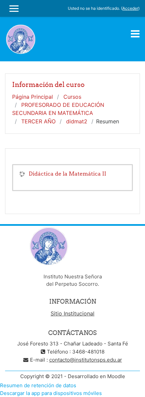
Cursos (72, 96)
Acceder (130, 8)
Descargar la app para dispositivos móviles (51, 393)
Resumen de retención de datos (38, 385)
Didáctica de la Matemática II (67, 173)
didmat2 (76, 121)
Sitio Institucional (72, 313)
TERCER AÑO (38, 121)
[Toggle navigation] (135, 33)
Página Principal (32, 96)
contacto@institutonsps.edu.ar (85, 360)
